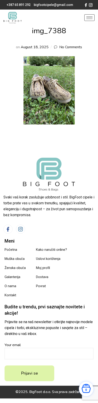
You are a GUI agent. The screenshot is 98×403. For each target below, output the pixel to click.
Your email (13, 344)
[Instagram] (91, 4)
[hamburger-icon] (89, 17)
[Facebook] (86, 4)
